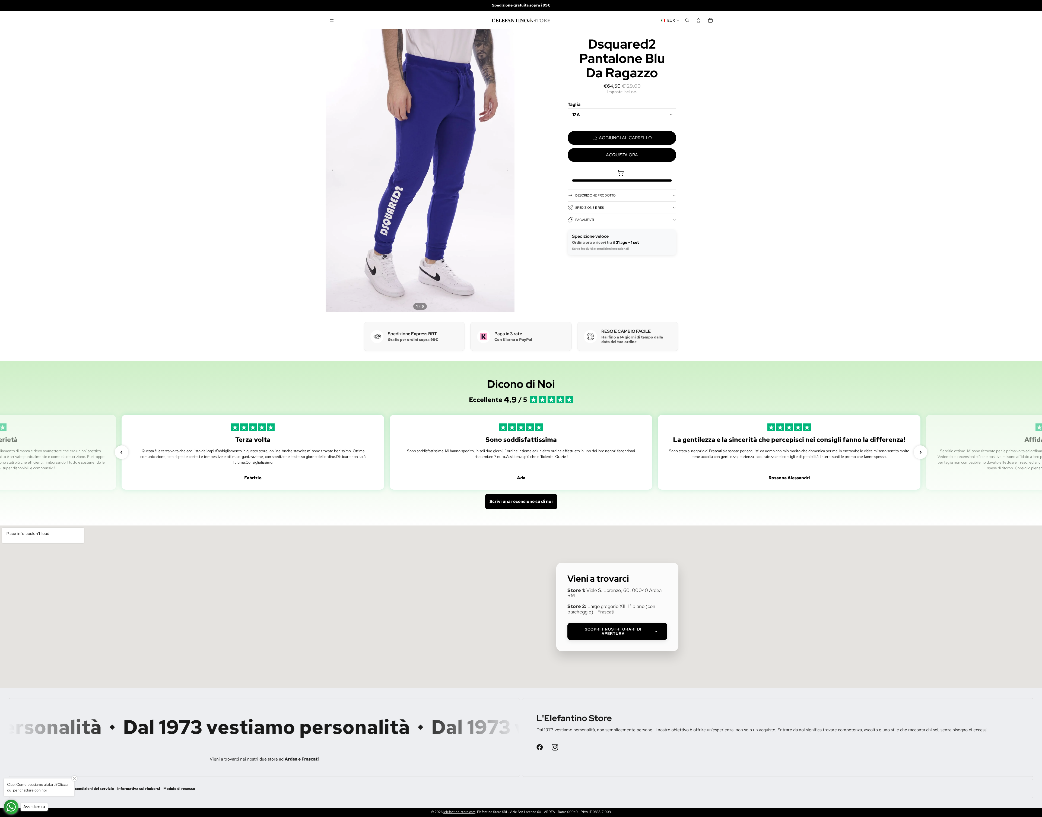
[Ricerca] (687, 20)
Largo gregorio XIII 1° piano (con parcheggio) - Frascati (611, 609)
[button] (121, 452)
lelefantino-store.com (459, 812)
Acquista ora (622, 155)
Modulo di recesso (179, 788)
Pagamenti (584, 220)
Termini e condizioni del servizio (86, 788)
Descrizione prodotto (595, 195)
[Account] (698, 20)
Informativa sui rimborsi (138, 788)
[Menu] (332, 20)
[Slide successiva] (508, 170)
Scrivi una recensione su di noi (521, 501)
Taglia (574, 104)
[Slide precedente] (332, 170)
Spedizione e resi (590, 207)
